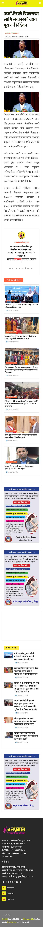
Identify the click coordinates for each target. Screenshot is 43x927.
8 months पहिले (12, 441)
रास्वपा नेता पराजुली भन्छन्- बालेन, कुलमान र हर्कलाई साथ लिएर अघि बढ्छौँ (19, 467)
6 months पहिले (12, 342)
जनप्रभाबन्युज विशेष (12, 300)
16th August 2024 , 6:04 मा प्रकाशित (17, 36)
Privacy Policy (6, 915)
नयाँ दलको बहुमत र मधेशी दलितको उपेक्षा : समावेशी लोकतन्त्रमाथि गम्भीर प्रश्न (21, 306)
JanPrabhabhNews (15, 919)
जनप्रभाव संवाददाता (12, 33)
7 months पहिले (12, 409)
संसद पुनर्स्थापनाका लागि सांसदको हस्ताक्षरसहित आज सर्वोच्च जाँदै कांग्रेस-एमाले (21, 436)
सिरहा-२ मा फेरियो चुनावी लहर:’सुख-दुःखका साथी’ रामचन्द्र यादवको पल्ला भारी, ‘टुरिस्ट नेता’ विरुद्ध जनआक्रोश (21, 404)
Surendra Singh (23, 922)
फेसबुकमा (18, 259)
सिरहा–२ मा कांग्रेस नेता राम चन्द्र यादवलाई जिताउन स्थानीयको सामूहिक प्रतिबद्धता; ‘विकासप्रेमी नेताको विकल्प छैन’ (21, 370)
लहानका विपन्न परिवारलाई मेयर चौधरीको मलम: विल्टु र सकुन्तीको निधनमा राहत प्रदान (20, 337)
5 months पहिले (12, 310)
